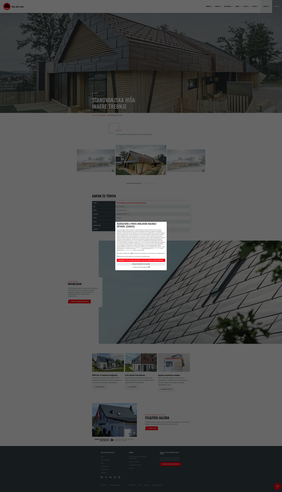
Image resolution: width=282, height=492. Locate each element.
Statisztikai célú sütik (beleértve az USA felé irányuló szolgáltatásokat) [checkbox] (148, 253)
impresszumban (156, 248)
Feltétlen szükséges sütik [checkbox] (124, 253)
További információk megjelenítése (140, 267)
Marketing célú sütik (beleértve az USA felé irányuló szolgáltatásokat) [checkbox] (134, 256)
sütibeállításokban (128, 250)
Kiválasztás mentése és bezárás (141, 264)
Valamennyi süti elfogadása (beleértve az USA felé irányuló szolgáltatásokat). (141, 260)
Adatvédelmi (139, 248)
